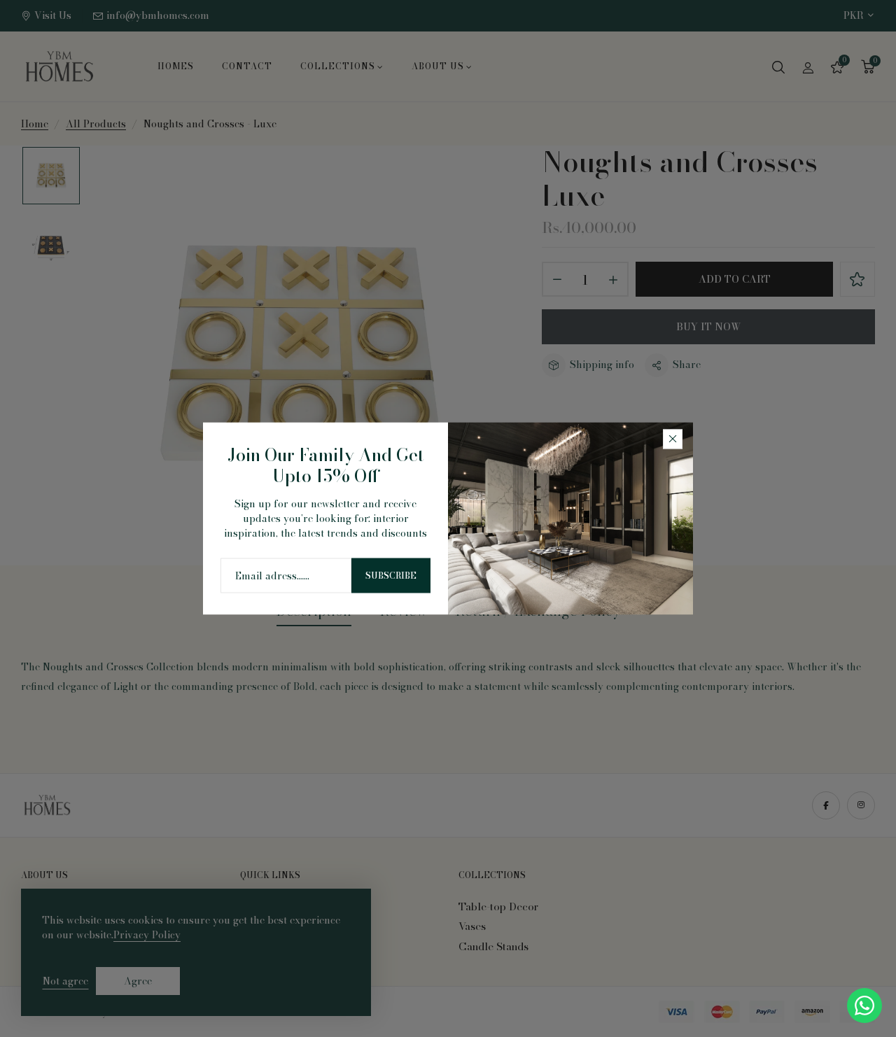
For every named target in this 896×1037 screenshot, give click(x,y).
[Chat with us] (864, 1004)
